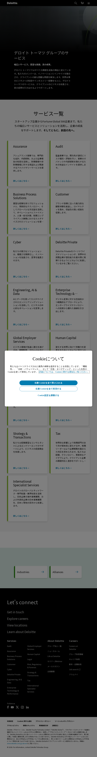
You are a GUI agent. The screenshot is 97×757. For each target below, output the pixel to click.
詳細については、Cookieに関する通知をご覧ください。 (64, 372)
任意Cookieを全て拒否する (48, 389)
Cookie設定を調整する (48, 395)
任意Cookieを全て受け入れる (49, 383)
